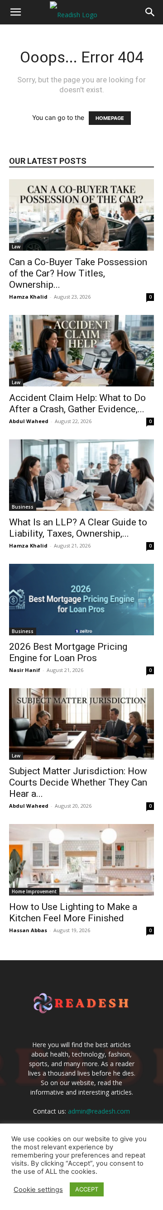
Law (16, 246)
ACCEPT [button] (86, 1189)
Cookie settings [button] (38, 1190)
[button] (15, 12)
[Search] (150, 12)
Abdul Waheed (28, 421)
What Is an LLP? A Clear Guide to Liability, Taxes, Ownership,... (78, 528)
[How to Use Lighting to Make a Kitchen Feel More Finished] (81, 860)
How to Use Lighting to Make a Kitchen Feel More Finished (73, 912)
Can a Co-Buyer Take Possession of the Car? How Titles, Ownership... (78, 273)
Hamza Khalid (28, 296)
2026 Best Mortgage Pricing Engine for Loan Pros (68, 652)
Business (23, 507)
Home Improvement (34, 891)
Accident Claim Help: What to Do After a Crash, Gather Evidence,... (77, 403)
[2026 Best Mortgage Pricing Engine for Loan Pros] (81, 599)
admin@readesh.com (99, 1111)
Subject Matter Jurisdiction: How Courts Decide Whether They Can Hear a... (78, 782)
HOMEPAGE (110, 118)
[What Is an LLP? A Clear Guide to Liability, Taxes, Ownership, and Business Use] (81, 475)
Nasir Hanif (24, 670)
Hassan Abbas (28, 930)
